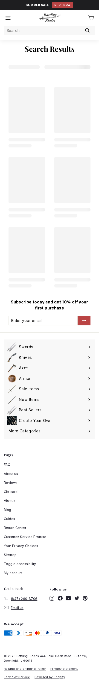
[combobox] (49, 30)
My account (13, 573)
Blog (7, 510)
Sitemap (10, 555)
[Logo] (49, 17)
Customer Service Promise (25, 537)
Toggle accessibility (20, 564)
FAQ (7, 465)
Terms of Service (17, 677)
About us (11, 474)
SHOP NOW (62, 4)
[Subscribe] (84, 320)
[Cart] (91, 17)
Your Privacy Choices (21, 546)
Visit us (9, 501)
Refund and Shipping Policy (25, 668)
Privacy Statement (64, 668)
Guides (9, 519)
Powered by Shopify (50, 677)
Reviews (10, 483)
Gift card (10, 492)
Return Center (15, 528)
